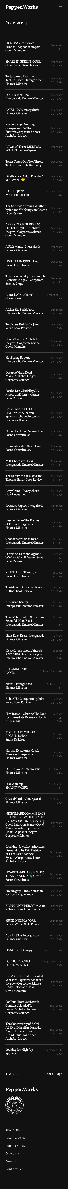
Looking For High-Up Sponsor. (19, 1051)
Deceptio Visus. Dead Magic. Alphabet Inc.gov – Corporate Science (21, 376)
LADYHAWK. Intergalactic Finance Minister (22, 112)
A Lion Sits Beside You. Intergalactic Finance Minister (24, 311)
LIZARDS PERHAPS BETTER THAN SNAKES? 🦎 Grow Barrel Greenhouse (24, 876)
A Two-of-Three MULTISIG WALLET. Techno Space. (23, 149)
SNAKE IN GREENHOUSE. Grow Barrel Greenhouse (23, 63)
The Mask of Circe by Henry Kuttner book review (23, 589)
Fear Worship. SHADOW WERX (16, 786)
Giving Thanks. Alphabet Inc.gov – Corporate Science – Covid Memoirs (24, 343)
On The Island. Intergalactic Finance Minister (22, 771)
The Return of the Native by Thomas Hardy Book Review (23, 478)
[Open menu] (60, 7)
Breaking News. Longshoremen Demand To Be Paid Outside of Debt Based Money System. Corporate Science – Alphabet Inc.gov (25, 854)
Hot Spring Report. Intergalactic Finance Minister (24, 359)
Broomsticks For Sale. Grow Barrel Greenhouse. (23, 448)
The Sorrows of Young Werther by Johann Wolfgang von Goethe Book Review (26, 209)
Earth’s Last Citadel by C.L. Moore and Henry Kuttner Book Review (22, 394)
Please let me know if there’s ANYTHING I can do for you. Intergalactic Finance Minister (24, 654)
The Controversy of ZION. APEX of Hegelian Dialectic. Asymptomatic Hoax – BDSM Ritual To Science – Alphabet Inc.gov (23, 1031)
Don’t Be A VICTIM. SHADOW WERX (17, 963)
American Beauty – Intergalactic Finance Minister (24, 604)
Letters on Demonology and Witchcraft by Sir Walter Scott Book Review (24, 557)
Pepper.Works (21, 7)
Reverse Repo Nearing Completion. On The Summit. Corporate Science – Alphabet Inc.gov (24, 130)
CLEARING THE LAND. (16, 671)
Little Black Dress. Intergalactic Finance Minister (24, 637)
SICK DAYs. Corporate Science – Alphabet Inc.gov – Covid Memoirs (23, 47)
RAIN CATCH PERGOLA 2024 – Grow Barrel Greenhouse (25, 908)
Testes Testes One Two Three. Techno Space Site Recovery (24, 163)
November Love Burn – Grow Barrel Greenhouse (24, 433)
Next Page (55, 1074)
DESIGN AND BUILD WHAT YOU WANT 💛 (23, 178)
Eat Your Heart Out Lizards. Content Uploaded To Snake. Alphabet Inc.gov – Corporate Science (22, 1007)
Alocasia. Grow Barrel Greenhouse (19, 297)
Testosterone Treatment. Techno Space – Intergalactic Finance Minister (23, 80)
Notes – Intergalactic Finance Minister (18, 686)
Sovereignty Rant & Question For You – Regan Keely (24, 893)
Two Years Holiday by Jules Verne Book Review (22, 326)
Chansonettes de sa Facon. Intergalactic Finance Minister (24, 541)
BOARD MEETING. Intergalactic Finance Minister (24, 97)
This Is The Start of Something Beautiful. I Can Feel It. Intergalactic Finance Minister (24, 621)
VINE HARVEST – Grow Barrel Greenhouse (20, 574)
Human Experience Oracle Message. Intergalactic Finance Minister (22, 754)
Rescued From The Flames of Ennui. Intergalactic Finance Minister (22, 524)
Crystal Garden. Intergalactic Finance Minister (23, 801)
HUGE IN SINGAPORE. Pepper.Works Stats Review (22, 922)
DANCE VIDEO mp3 (18, 950)
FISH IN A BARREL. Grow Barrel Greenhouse (22, 263)
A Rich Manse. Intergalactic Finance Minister (22, 248)
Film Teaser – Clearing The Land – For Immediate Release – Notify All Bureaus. (26, 717)
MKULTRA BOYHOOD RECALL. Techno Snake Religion (20, 736)
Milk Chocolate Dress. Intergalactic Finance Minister (24, 463)
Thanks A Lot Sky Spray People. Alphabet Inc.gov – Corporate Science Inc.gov (25, 280)
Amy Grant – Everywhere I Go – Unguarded (22, 493)
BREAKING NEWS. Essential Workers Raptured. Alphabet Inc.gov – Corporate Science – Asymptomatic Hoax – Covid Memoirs (24, 984)
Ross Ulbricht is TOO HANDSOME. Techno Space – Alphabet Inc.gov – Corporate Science (22, 415)
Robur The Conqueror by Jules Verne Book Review (24, 701)
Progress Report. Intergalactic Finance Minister (24, 508)
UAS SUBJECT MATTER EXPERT (17, 193)
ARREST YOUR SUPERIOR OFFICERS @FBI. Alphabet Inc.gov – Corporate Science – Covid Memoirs (24, 230)
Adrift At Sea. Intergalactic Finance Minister (22, 937)
